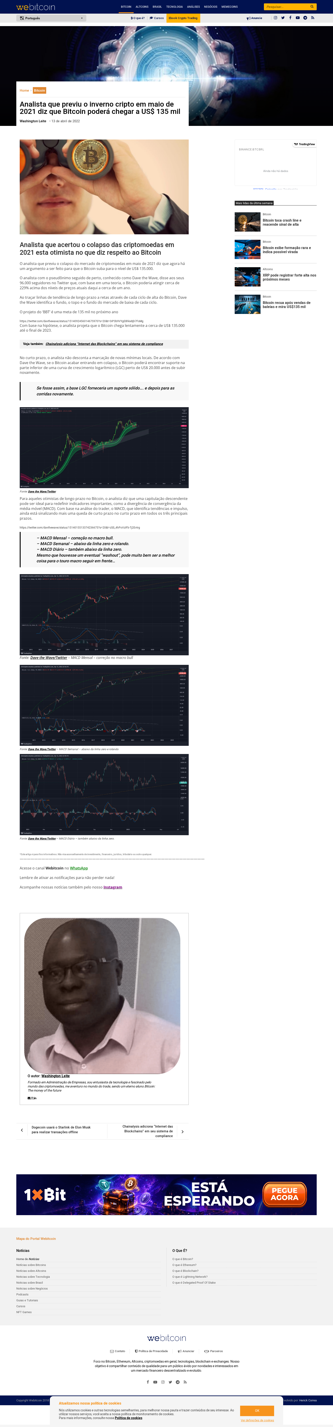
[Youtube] (297, 18)
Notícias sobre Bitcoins (31, 1265)
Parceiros (216, 1351)
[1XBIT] (166, 1194)
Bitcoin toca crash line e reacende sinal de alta (282, 223)
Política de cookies (128, 1418)
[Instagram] (275, 18)
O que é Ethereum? (184, 1265)
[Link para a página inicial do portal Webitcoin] (166, 1337)
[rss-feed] (312, 18)
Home (25, 90)
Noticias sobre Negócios (32, 1288)
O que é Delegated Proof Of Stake (194, 1282)
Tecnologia (174, 7)
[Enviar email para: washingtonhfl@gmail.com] (29, 1098)
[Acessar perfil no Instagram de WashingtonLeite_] (32, 1098)
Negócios (210, 7)
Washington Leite (55, 1076)
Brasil (157, 7)
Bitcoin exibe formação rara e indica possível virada (287, 250)
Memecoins (230, 7)
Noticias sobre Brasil (29, 1282)
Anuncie (256, 18)
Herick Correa (308, 1400)
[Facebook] (290, 18)
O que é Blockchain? (185, 1271)
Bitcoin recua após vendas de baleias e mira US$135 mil (287, 305)
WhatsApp (79, 868)
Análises (193, 7)
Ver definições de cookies (257, 1420)
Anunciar (188, 1351)
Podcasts (22, 1294)
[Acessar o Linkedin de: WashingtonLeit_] (35, 1098)
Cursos (158, 18)
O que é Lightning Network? (190, 1277)
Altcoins (142, 7)
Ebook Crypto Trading (183, 18)
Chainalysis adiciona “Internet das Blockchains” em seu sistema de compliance (104, 344)
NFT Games (24, 1312)
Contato (119, 1351)
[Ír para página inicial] (51, 7)
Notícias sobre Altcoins (31, 1271)
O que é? (139, 18)
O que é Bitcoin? (182, 1259)
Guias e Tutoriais (27, 1300)
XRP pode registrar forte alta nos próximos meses (289, 277)
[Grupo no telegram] (305, 18)
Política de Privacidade (153, 1351)
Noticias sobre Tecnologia (33, 1277)
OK (257, 1410)
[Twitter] (283, 18)
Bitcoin (126, 7)
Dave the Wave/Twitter (42, 492)
